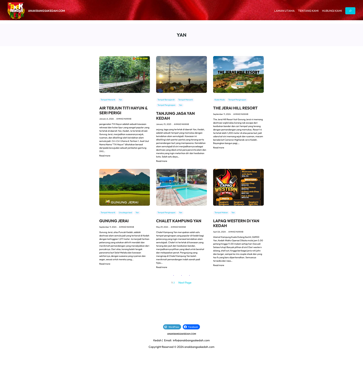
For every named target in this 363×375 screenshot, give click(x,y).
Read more (104, 155)
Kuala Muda (220, 99)
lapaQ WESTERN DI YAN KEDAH (236, 223)
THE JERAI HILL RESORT (235, 108)
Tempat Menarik (108, 99)
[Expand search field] (350, 10)
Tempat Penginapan (166, 105)
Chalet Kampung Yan (178, 220)
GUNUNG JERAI (114, 220)
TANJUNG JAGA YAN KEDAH (175, 115)
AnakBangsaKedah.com (46, 10)
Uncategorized (125, 212)
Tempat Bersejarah (166, 99)
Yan (120, 99)
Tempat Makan (221, 212)
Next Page (184, 282)
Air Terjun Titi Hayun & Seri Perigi (123, 110)
